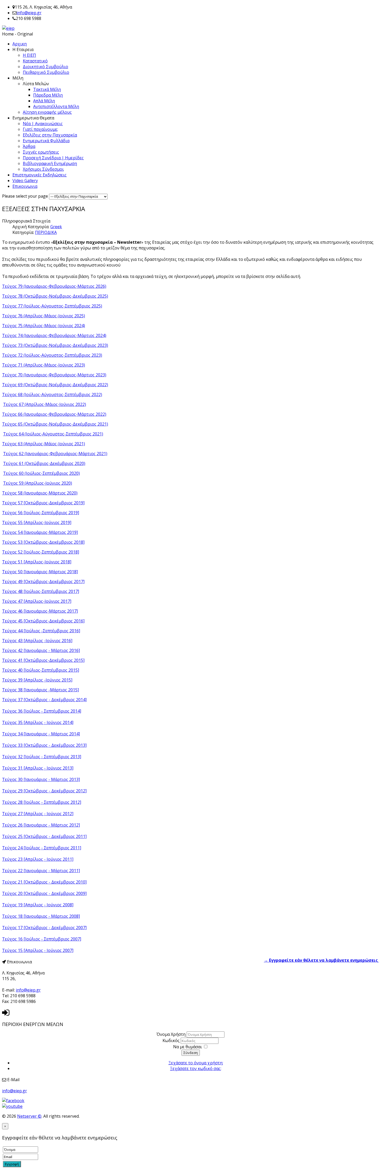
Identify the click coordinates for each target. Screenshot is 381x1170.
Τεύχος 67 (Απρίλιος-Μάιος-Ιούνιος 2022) (44, 404)
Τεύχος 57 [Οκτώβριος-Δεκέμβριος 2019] (43, 503)
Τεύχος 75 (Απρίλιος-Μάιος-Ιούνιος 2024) (43, 325)
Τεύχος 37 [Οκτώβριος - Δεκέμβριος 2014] (44, 699)
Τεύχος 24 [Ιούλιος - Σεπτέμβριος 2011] (41, 848)
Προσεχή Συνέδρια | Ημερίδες (53, 158)
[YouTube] (12, 1106)
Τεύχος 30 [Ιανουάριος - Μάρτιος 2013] (41, 779)
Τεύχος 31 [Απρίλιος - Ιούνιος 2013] (37, 768)
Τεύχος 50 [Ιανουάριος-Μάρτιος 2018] (40, 572)
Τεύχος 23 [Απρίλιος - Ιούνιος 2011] (37, 859)
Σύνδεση (191, 1052)
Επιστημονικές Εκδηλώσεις (39, 175)
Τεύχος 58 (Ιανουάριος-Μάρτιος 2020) (39, 493)
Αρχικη (19, 44)
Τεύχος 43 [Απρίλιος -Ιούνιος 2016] (37, 640)
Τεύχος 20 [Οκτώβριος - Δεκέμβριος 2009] (44, 893)
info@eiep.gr (29, 13)
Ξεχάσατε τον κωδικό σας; (195, 1068)
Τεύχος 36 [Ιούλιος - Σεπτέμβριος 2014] (41, 711)
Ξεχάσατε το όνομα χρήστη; (195, 1063)
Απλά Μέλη (44, 101)
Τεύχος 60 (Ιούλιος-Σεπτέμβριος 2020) (41, 473)
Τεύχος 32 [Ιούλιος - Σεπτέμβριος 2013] (41, 756)
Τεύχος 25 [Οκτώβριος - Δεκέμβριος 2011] (44, 836)
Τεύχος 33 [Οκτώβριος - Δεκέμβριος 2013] (44, 745)
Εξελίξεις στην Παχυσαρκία (50, 135)
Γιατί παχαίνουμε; (40, 129)
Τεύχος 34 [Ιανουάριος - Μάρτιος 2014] (41, 734)
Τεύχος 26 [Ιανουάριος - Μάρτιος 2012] (41, 825)
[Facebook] (13, 1100)
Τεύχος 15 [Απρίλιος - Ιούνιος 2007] (37, 950)
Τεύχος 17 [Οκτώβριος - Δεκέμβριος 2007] (44, 927)
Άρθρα (29, 146)
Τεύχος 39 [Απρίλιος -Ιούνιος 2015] (37, 680)
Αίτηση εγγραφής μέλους (47, 112)
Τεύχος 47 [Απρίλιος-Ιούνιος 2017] (36, 601)
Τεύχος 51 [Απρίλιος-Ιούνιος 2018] (36, 562)
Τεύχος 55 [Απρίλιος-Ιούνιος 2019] (36, 522)
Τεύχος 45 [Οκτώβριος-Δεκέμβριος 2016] (43, 621)
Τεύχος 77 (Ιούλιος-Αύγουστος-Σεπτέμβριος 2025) (52, 306)
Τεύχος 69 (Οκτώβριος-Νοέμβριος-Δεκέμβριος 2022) (55, 384)
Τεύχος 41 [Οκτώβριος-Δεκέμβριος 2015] (43, 660)
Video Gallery (25, 180)
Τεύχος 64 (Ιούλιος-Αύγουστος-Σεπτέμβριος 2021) (53, 434)
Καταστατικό (35, 61)
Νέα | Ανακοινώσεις (43, 123)
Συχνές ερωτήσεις (41, 152)
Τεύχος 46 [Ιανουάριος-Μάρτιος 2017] (40, 611)
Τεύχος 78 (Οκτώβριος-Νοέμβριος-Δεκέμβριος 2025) (55, 296)
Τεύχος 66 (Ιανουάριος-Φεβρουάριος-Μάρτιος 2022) (54, 414)
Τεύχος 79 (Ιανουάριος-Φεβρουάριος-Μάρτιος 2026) (54, 286)
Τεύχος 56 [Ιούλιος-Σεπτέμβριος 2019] (40, 512)
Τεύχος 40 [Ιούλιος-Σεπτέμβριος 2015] (40, 670)
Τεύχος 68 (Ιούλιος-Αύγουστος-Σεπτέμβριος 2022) (52, 394)
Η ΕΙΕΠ (29, 55)
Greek (56, 226)
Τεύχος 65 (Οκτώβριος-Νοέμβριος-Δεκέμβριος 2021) (55, 424)
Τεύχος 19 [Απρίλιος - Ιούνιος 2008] (37, 905)
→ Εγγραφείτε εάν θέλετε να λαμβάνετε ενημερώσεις (321, 960)
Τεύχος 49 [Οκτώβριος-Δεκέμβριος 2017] (43, 581)
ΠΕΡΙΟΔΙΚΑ (46, 232)
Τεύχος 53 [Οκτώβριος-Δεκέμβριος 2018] (43, 542)
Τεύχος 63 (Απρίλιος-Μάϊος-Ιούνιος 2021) (43, 444)
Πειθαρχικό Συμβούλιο (46, 72)
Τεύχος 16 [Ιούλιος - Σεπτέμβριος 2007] (41, 939)
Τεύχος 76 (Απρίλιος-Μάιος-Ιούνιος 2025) (43, 316)
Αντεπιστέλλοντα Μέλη (56, 106)
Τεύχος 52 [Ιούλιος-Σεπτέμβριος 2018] (40, 552)
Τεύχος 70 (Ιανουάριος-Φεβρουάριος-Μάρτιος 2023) (54, 375)
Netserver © (29, 1116)
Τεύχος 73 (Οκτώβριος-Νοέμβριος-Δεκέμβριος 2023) (55, 345)
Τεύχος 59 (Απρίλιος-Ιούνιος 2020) (37, 483)
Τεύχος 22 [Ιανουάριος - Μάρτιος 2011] (41, 870)
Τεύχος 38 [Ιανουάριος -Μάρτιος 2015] (40, 690)
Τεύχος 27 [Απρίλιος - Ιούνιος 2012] (37, 813)
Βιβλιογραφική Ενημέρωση (50, 163)
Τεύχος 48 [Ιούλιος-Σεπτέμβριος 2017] (40, 591)
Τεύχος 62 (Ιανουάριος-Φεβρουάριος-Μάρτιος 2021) (55, 453)
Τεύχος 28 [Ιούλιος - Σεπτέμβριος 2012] (41, 802)
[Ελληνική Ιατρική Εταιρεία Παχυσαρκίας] (8, 28)
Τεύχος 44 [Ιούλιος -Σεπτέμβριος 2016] (41, 631)
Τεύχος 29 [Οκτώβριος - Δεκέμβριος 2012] (44, 791)
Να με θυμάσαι (187, 1047)
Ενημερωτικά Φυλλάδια (46, 140)
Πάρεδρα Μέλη (48, 95)
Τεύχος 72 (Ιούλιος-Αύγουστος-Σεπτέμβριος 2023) (52, 355)
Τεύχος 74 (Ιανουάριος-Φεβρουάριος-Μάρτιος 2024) (54, 335)
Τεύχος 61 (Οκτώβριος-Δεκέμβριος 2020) (44, 463)
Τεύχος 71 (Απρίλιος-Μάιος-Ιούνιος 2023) (43, 365)
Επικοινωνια (24, 186)
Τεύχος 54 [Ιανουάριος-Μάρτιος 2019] (40, 532)
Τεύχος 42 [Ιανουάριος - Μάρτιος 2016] (41, 650)
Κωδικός (172, 1040)
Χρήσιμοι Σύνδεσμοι (43, 169)
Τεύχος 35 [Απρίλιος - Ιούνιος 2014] (37, 722)
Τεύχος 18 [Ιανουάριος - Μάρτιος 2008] (41, 916)
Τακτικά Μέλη (47, 89)
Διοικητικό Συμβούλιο (45, 66)
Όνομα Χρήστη (171, 1034)
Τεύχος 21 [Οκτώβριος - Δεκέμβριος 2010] (44, 882)
